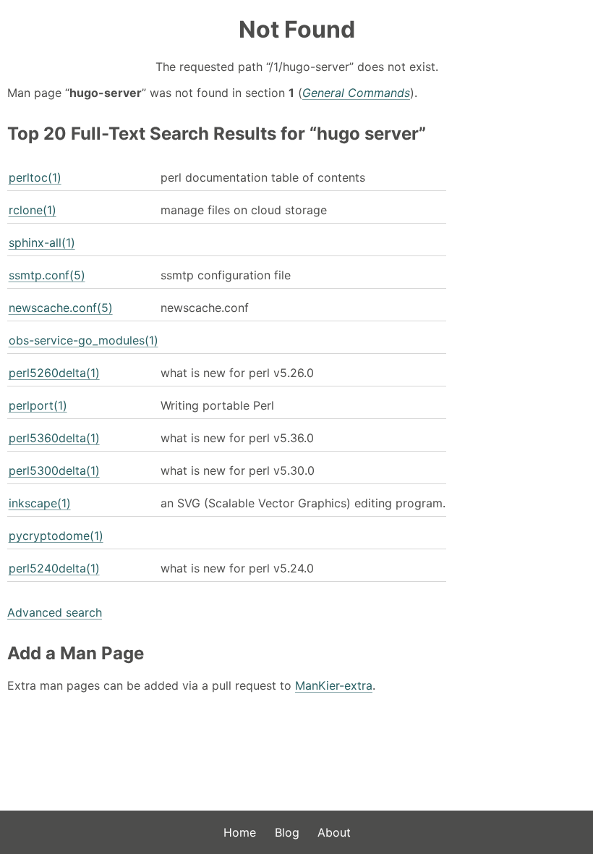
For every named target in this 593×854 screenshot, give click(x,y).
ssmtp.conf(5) (47, 275)
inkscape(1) (40, 503)
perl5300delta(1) (54, 470)
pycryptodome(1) (56, 535)
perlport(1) (38, 405)
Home (239, 832)
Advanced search (54, 612)
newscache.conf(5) (61, 307)
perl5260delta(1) (54, 372)
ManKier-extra (333, 685)
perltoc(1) (35, 177)
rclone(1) (32, 210)
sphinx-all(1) (42, 242)
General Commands (356, 92)
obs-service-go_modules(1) (83, 340)
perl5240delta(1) (54, 568)
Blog (287, 832)
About (334, 832)
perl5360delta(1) (54, 438)
